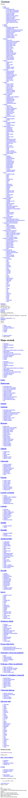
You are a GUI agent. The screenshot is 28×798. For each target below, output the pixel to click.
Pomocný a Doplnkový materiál (12, 675)
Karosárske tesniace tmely (12, 27)
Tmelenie (5, 26)
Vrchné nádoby (9, 216)
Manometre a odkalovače (12, 206)
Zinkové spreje (9, 197)
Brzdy (7, 175)
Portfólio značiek (7, 326)
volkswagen (9, 300)
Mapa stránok (6, 351)
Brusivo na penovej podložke (13, 41)
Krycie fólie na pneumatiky (12, 11)
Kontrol (8, 180)
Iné (4, 400)
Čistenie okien (9, 130)
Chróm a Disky (6, 510)
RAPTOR (5, 634)
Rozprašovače (9, 89)
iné (7, 23)
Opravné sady (6, 257)
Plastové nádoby (10, 244)
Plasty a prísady (9, 80)
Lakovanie (5, 69)
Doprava (5, 346)
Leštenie (5, 104)
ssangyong (8, 293)
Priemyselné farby (7, 217)
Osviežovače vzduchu (11, 141)
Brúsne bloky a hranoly (11, 42)
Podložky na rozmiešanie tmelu (13, 31)
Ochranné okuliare (10, 226)
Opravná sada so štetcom (12, 240)
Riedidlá (5, 121)
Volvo (4, 746)
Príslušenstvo (9, 157)
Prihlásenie (3, 303)
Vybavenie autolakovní (8, 327)
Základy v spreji (10, 68)
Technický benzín (10, 125)
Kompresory (9, 159)
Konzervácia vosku (7, 519)
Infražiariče (8, 253)
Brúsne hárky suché (10, 44)
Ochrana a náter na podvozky (10, 230)
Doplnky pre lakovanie (11, 74)
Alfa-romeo (9, 258)
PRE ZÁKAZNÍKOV (7, 757)
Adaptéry (8, 155)
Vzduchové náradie (10, 170)
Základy (5, 60)
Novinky (5, 329)
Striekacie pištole (7, 198)
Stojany (8, 211)
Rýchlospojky (9, 167)
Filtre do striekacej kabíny (12, 252)
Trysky (7, 215)
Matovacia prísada (10, 76)
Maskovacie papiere (10, 17)
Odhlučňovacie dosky (11, 103)
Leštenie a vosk (9, 136)
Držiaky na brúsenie (10, 54)
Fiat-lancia (8, 266)
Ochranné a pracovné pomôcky (10, 222)
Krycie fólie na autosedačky (12, 10)
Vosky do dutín (9, 235)
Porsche (5, 731)
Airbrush (8, 199)
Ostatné (5, 24)
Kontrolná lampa (10, 161)
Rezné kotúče (9, 165)
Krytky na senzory (10, 13)
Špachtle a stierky (10, 36)
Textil (7, 149)
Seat (4, 736)
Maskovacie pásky (10, 18)
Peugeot (5, 730)
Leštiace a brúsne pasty (11, 108)
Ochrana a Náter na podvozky (12, 664)
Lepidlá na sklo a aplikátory (12, 96)
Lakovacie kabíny (10, 256)
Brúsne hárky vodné (11, 45)
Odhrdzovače (9, 62)
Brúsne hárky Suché (8, 430)
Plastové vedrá (9, 246)
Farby (4, 6)
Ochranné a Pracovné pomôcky (12, 653)
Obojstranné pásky (10, 99)
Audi (7, 260)
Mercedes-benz (9, 278)
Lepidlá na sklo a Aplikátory (9, 497)
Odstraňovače (9, 78)
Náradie (5, 154)
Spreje (4, 172)
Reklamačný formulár (8, 352)
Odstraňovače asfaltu (11, 139)
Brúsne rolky (9, 40)
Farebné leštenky (10, 131)
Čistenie (5, 82)
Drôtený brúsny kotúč (11, 53)
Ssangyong (5, 739)
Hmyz (7, 132)
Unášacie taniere (10, 59)
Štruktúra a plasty (10, 190)
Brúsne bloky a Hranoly (8, 428)
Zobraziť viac (6, 764)
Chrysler (8, 273)
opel (7, 283)
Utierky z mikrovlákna (11, 152)
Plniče (7, 63)
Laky (7, 183)
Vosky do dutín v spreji (11, 237)
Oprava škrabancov (10, 140)
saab (7, 289)
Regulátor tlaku (9, 163)
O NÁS (3, 767)
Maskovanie (6, 8)
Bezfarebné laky (10, 73)
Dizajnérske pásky (10, 9)
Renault (5, 734)
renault (7, 288)
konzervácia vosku (10, 116)
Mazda (7, 276)
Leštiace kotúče (9, 110)
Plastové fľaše (9, 243)
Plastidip (8, 186)
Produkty (3, 310)
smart (7, 292)
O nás (4, 325)
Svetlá (7, 148)
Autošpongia (9, 128)
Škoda (4, 743)
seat (7, 291)
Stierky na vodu (9, 146)
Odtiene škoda (9, 185)
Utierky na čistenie (10, 91)
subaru (7, 294)
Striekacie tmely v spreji (11, 35)
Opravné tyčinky (10, 242)
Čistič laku (8, 105)
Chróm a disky (9, 107)
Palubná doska (9, 143)
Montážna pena (9, 98)
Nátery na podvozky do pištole (13, 233)
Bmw (7, 261)
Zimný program (9, 153)
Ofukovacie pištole (10, 207)
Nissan (5, 727)
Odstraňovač (9, 184)
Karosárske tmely (10, 28)
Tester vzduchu (9, 213)
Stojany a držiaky (10, 255)
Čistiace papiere (9, 83)
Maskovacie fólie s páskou (12, 15)
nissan (7, 282)
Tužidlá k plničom (10, 118)
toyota (7, 298)
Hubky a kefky (9, 134)
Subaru (5, 740)
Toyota (5, 744)
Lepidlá (8, 95)
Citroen (8, 262)
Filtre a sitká (9, 204)
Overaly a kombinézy (11, 228)
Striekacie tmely (10, 33)
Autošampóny (9, 127)
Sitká (7, 248)
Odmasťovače (9, 92)
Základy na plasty (10, 67)
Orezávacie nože (10, 162)
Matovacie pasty (10, 56)
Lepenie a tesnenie (7, 94)
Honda (7, 269)
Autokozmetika (6, 126)
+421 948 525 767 (5, 308)
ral (6, 287)
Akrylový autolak (10, 71)
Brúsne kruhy (9, 46)
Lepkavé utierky (10, 86)
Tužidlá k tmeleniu (10, 37)
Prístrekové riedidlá (10, 122)
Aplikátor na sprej (10, 174)
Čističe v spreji (9, 85)
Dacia (7, 264)
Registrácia (5, 343)
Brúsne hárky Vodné (8, 431)
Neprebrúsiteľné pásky (11, 20)
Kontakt (5, 330)
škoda (7, 297)
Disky (7, 176)
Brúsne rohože (9, 50)
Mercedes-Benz (7, 723)
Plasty (7, 144)
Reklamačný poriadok (8, 347)
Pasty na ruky (9, 87)
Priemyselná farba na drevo (12, 219)
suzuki (7, 296)
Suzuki (5, 741)
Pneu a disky (9, 145)
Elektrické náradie (10, 158)
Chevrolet (8, 271)
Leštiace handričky (10, 109)
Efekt (7, 177)
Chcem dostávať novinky (6, 752)
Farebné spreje (9, 179)
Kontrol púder (9, 55)
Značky (5, 331)
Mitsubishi (8, 280)
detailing (8, 114)
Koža (7, 135)
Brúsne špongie (9, 51)
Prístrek (8, 188)
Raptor (7, 210)
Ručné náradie (9, 166)
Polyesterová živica (10, 32)
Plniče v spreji (9, 64)
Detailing (5, 518)
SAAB (5, 735)
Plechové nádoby (10, 247)
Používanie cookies (7, 356)
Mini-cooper (9, 279)
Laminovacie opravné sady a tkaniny (14, 29)
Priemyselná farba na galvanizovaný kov (15, 220)
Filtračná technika (10, 203)
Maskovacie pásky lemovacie (13, 19)
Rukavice (8, 229)
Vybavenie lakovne (7, 249)
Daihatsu (8, 265)
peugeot (8, 284)
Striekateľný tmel (10, 100)
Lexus (7, 275)
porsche (8, 285)
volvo (7, 301)
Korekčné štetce (10, 239)
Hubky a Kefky (7, 548)
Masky (7, 224)
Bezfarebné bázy (10, 72)
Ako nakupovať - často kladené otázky (12, 354)
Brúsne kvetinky (10, 47)
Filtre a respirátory (10, 225)
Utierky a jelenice (10, 150)
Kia (7, 274)
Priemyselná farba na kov (12, 221)
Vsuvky (8, 168)
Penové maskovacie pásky (12, 22)
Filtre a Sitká (6, 629)
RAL (4, 732)
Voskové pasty (9, 113)
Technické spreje (10, 192)
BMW (4, 707)
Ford (7, 267)
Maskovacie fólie (10, 14)
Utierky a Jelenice (7, 565)
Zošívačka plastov (10, 171)
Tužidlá (5, 117)
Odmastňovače (9, 77)
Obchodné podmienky (8, 345)
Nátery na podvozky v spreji (12, 234)
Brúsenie (5, 38)
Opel (4, 728)
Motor (7, 137)
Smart (4, 737)
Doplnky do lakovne (11, 251)
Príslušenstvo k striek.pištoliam (13, 208)
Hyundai (8, 270)
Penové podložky (10, 58)
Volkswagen (6, 745)
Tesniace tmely (9, 101)
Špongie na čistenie (10, 90)
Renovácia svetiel (10, 112)
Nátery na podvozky (11, 231)
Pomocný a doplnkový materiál (10, 238)
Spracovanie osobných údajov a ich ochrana (13, 350)
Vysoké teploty (9, 194)
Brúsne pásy (9, 49)
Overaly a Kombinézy (8, 659)
